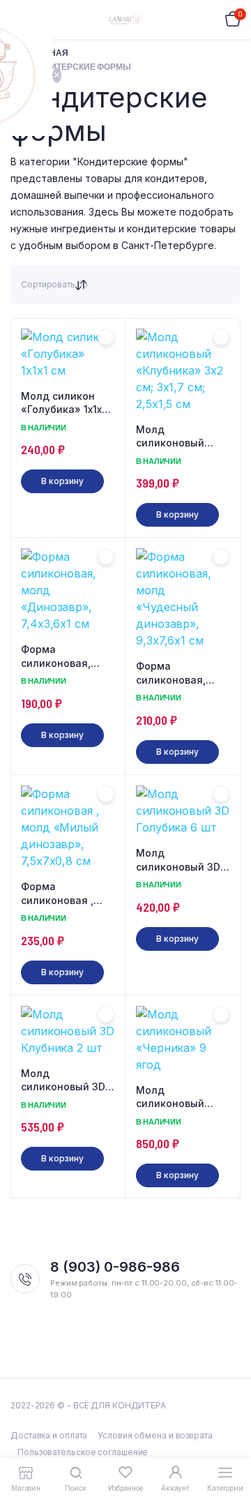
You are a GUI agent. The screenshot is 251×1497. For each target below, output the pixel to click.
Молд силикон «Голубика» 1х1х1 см (63, 403)
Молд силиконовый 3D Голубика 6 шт (178, 860)
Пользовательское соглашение (82, 1452)
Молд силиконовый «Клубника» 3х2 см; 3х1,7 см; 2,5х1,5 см (177, 436)
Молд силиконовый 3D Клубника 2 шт (63, 1080)
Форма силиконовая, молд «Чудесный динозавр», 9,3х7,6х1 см (179, 673)
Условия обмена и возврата (155, 1435)
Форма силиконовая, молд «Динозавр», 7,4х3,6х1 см (56, 656)
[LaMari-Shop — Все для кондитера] (126, 20)
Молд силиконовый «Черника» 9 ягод (182, 1097)
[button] (106, 337)
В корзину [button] (62, 481)
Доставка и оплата (48, 1435)
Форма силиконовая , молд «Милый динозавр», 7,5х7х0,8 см (57, 893)
